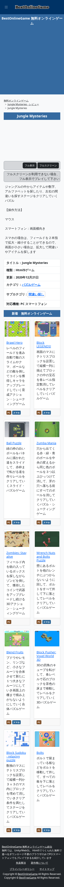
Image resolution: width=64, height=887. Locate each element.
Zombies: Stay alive (16, 555)
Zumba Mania (46, 443)
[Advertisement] (32, 59)
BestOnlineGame (28, 874)
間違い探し (36, 294)
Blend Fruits (14, 652)
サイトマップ (46, 869)
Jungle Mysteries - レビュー (23, 104)
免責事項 (21, 863)
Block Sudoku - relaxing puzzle (16, 756)
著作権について (39, 863)
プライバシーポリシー (22, 869)
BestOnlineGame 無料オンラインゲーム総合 (27, 846)
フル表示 (30, 165)
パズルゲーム (31, 284)
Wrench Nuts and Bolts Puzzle (46, 556)
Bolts (40, 753)
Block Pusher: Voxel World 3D (46, 656)
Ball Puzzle (13, 443)
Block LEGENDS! (44, 344)
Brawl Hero (14, 342)
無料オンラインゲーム (16, 100)
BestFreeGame (27, 877)
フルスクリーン (48, 165)
